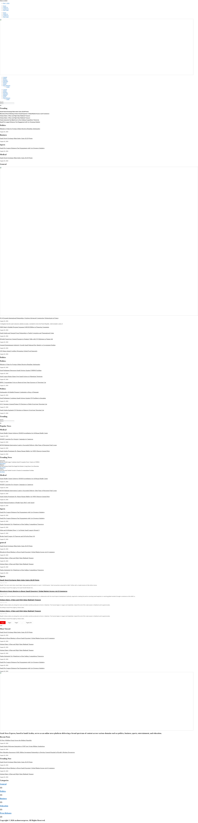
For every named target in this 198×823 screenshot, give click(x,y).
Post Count (6, 10)
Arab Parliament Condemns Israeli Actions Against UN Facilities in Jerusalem (23, 398)
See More (2, 472)
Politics (5, 78)
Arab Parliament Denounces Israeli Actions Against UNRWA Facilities (20, 370)
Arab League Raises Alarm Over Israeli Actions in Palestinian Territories (21, 376)
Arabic (8, 87)
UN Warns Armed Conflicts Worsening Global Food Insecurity (18, 351)
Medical (5, 82)
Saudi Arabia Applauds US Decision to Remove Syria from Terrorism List (22, 410)
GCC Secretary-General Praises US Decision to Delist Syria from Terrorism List (23, 404)
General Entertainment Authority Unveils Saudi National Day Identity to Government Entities (27, 345)
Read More (2, 463)
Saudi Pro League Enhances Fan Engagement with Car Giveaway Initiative (22, 148)
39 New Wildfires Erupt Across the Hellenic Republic (16, 740)
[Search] (0, 105)
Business (5, 80)
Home (4, 6)
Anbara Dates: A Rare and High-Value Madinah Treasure (16, 558)
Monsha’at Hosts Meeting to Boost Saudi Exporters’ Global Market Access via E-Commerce (27, 552)
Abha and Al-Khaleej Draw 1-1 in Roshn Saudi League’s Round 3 (19, 530)
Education (5, 81)
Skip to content (3, 0)
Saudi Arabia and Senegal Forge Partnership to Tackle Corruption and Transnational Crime (27, 333)
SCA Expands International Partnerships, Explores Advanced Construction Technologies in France (29, 318)
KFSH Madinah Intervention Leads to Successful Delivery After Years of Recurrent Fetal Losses (28, 445)
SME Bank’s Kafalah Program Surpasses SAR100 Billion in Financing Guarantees (24, 327)
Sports (4, 84)
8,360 (29, 622)
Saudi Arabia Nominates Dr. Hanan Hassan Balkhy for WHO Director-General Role (25, 451)
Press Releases (6, 85)
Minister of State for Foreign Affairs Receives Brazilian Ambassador (20, 129)
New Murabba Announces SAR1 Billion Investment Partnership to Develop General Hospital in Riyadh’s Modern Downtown (37, 752)
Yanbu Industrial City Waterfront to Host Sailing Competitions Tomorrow (22, 524)
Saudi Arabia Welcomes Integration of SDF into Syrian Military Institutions (22, 746)
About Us (5, 7)
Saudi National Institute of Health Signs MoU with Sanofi (17, 502)
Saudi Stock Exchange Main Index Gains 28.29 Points (16, 138)
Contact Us (6, 8)
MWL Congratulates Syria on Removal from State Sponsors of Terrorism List (23, 382)
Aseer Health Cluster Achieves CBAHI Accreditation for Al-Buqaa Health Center (24, 433)
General (5, 77)
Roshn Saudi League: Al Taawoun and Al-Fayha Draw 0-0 (17, 536)
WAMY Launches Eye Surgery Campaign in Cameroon (16, 439)
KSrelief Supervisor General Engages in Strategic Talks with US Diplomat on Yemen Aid (26, 339)
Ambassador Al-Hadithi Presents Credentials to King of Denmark (19, 392)
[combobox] (7, 103)
